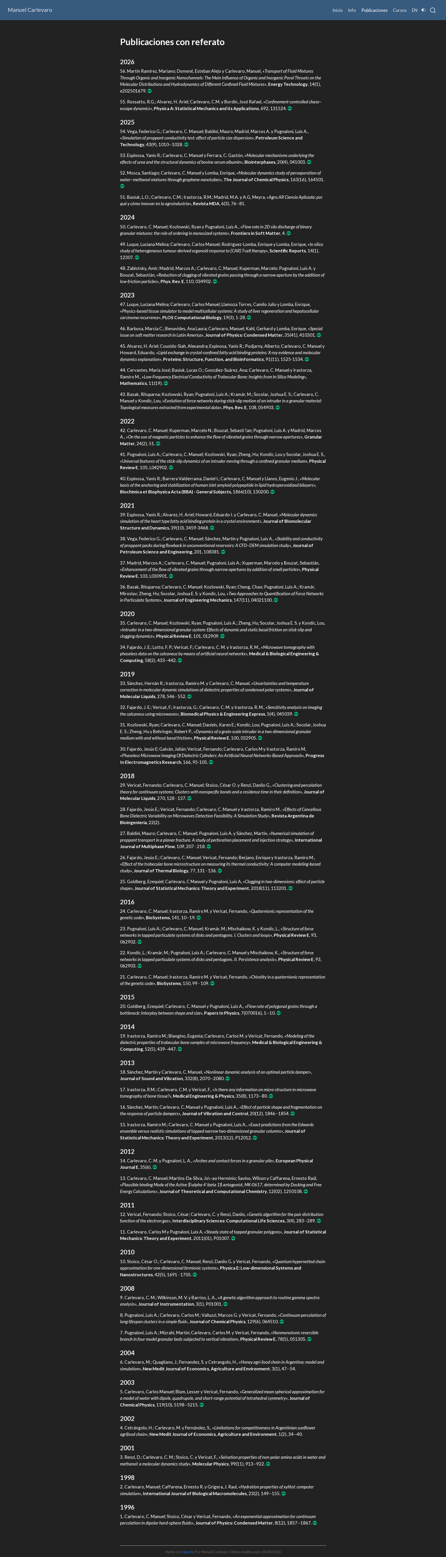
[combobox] (433, 10)
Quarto (188, 1552)
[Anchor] (139, 61)
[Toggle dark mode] (423, 10)
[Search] (433, 10)
